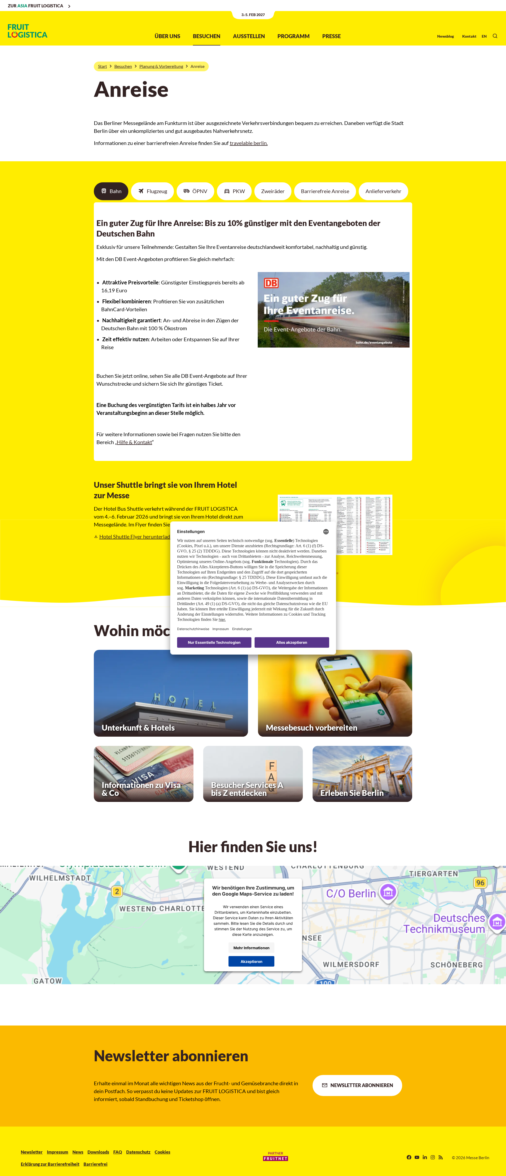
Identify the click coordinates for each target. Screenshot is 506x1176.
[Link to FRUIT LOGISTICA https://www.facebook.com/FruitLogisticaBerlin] (409, 1158)
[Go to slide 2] (337, 573)
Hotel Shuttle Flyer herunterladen (153, 536)
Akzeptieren (251, 961)
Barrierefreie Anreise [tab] (325, 191)
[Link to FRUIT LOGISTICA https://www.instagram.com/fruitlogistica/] (432, 1158)
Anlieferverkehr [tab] (383, 191)
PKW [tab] (239, 191)
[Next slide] (402, 528)
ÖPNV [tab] (199, 191)
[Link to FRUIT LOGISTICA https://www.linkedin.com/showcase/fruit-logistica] (424, 1158)
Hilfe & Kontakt (134, 442)
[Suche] (495, 36)
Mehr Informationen (251, 948)
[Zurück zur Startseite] (27, 31)
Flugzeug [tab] (157, 191)
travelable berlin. (249, 143)
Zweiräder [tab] (273, 191)
